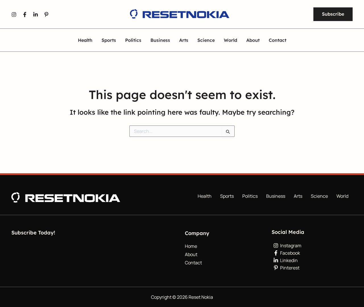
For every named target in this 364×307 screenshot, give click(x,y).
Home (191, 246)
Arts (183, 40)
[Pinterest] (46, 14)
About (253, 40)
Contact (277, 40)
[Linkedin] (35, 14)
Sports (109, 40)
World (230, 40)
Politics (133, 40)
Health (85, 40)
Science (206, 40)
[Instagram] (13, 14)
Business (160, 40)
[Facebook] (24, 14)
